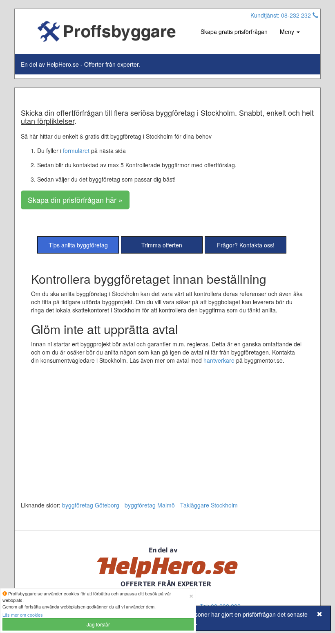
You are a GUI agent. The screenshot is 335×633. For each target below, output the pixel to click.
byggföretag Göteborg (90, 505)
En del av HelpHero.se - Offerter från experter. (80, 64)
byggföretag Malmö (150, 505)
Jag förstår (98, 624)
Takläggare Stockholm (209, 505)
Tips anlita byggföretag (78, 245)
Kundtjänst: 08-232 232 (281, 15)
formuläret (76, 150)
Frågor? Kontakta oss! (246, 245)
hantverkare (218, 360)
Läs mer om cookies (22, 614)
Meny (288, 31)
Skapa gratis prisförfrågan (234, 31)
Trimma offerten (161, 245)
